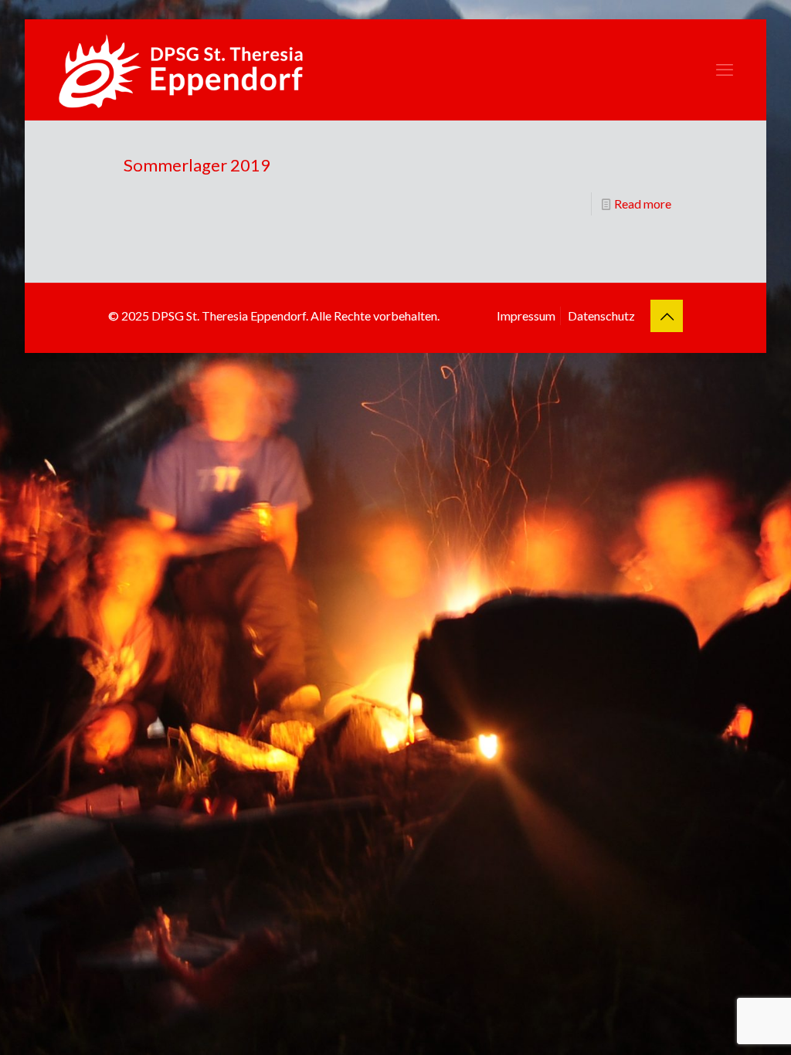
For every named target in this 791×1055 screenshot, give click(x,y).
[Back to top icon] (666, 316)
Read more (642, 203)
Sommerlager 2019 (197, 164)
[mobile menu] (724, 69)
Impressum (526, 315)
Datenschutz (601, 315)
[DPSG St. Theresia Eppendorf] (180, 69)
